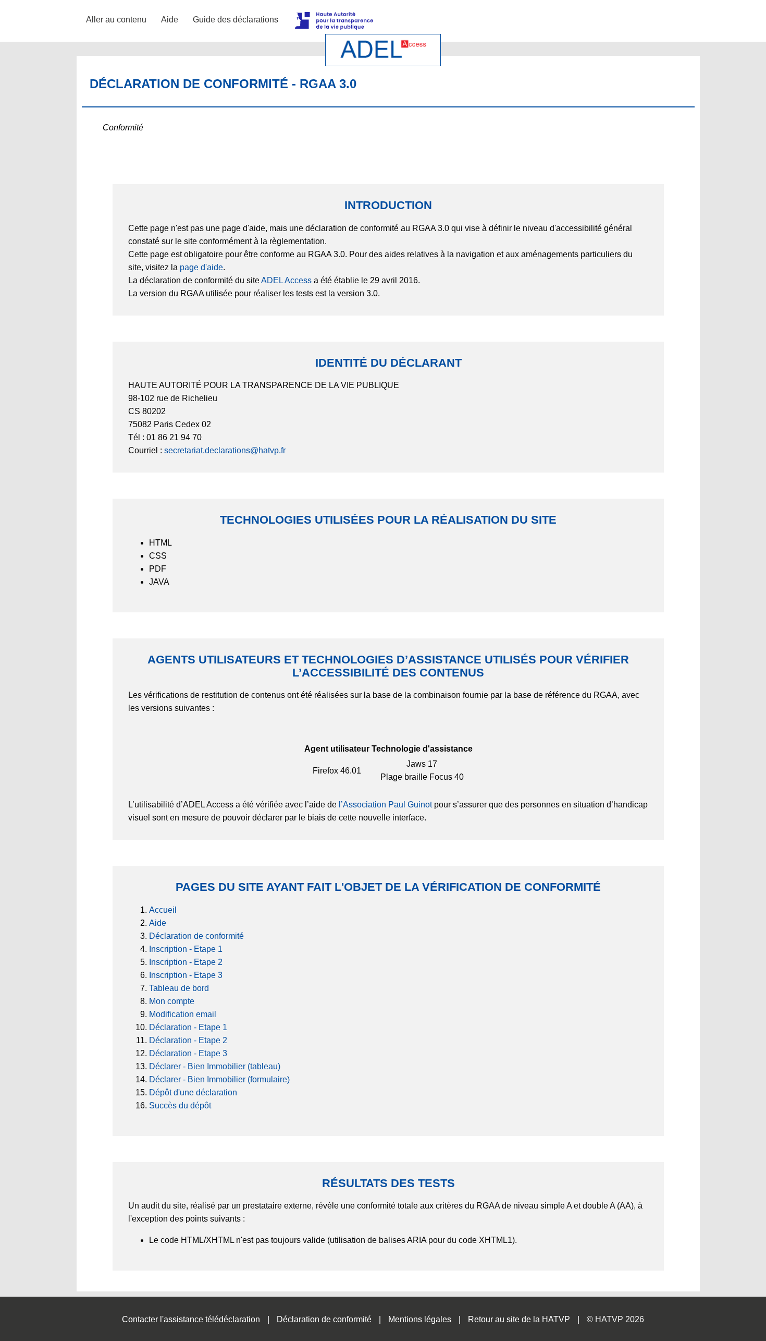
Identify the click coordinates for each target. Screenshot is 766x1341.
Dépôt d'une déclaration (193, 1092)
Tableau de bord (179, 988)
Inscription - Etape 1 (186, 949)
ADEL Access (286, 280)
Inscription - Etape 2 (186, 962)
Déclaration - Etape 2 (188, 1040)
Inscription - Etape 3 (186, 975)
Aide (169, 19)
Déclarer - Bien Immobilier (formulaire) (219, 1079)
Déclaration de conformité (196, 936)
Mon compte (171, 1001)
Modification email (182, 1014)
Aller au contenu (116, 19)
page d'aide (201, 267)
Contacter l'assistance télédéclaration (191, 1319)
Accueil (163, 909)
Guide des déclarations (235, 19)
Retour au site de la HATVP (519, 1319)
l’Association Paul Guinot (385, 804)
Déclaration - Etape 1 (188, 1027)
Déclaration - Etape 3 (188, 1053)
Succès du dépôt (180, 1105)
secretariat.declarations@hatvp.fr (225, 450)
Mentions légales (419, 1319)
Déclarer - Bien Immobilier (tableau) (214, 1066)
